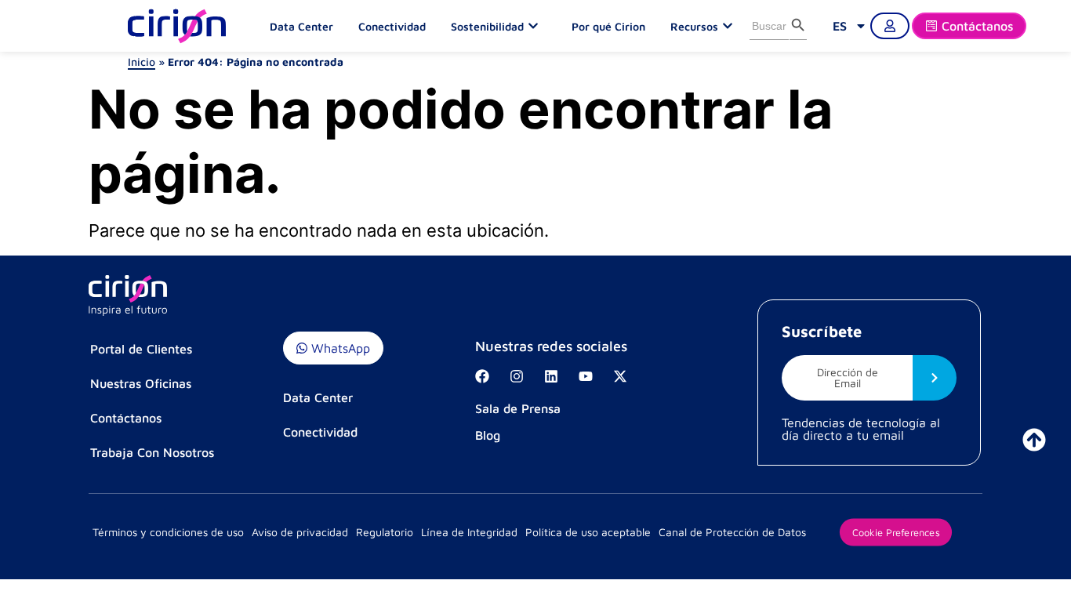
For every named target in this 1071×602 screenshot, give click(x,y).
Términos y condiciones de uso (168, 532)
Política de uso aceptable (588, 532)
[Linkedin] (551, 376)
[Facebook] (482, 376)
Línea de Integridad (469, 532)
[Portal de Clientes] (889, 26)
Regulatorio (384, 532)
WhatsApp (338, 348)
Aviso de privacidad (300, 532)
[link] (850, 26)
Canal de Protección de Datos (732, 532)
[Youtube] (586, 376)
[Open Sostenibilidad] (537, 25)
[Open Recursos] (731, 25)
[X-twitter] (620, 376)
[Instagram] (517, 376)
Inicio (141, 61)
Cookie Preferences (895, 531)
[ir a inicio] (1034, 440)
